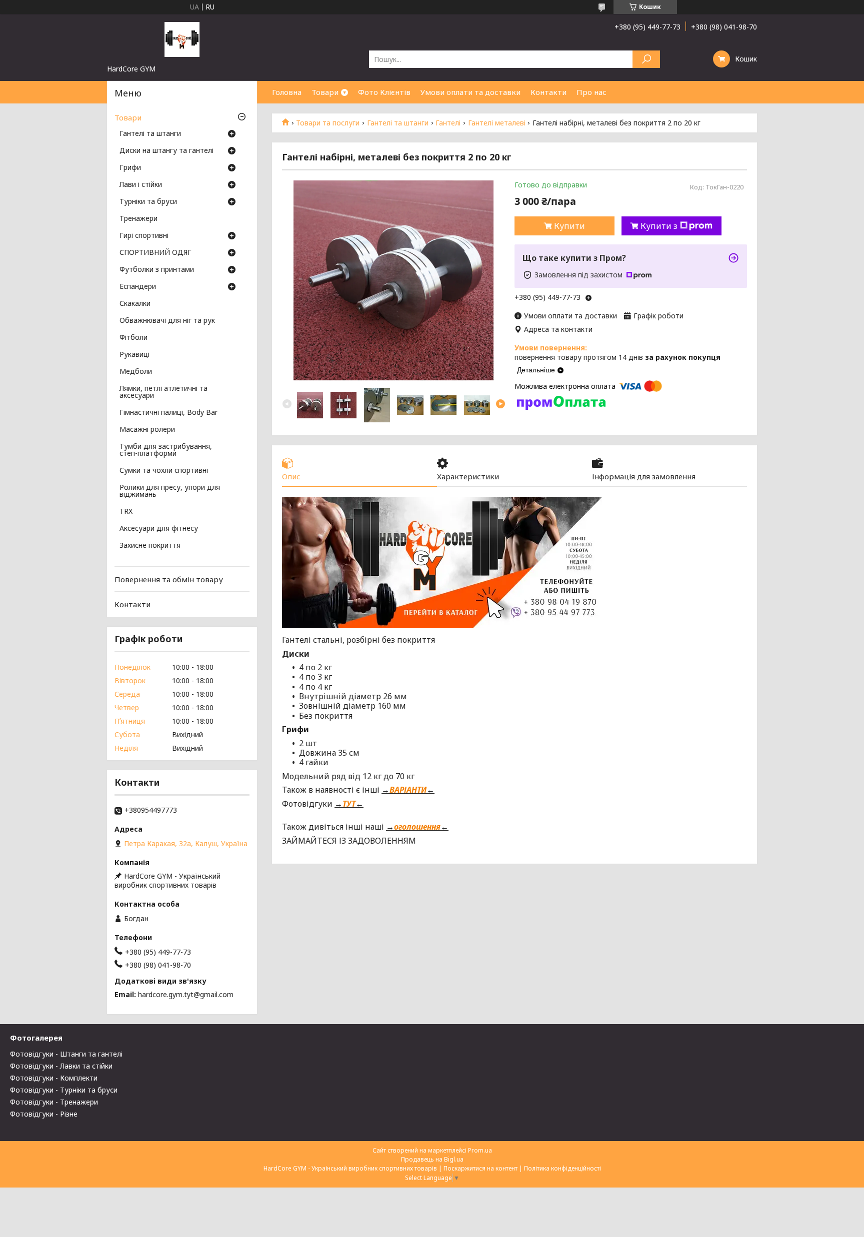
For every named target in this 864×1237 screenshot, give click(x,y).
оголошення (417, 826)
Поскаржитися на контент (481, 1168)
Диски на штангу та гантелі (167, 151)
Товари (325, 92)
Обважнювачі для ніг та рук (167, 321)
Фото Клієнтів (384, 92)
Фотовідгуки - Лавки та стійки (61, 1066)
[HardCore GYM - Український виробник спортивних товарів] (182, 38)
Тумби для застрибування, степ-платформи (166, 450)
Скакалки (135, 304)
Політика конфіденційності (562, 1168)
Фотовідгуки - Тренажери (54, 1102)
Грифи (130, 168)
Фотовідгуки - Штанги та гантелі (66, 1054)
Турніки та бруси (148, 202)
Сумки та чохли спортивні (164, 471)
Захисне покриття (150, 546)
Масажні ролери (147, 430)
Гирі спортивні (144, 236)
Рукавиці (135, 355)
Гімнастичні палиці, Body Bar (169, 413)
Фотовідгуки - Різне (44, 1114)
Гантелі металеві (497, 122)
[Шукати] (646, 59)
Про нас (591, 92)
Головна (287, 92)
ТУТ (349, 803)
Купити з (659, 225)
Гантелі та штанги (397, 122)
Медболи (136, 372)
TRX (126, 512)
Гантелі (448, 122)
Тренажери (139, 219)
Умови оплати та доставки (470, 92)
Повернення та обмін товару (168, 579)
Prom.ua (480, 1150)
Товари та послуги (328, 122)
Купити (569, 225)
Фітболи (134, 338)
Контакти (548, 92)
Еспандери (138, 287)
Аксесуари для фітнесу (159, 529)
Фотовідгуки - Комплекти (54, 1078)
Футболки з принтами (157, 270)
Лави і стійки (141, 185)
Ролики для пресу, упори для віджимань (170, 491)
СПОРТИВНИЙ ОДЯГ (156, 253)
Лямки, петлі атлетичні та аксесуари (164, 392)
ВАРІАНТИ (408, 789)
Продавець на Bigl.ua (432, 1159)
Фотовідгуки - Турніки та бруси (64, 1090)
